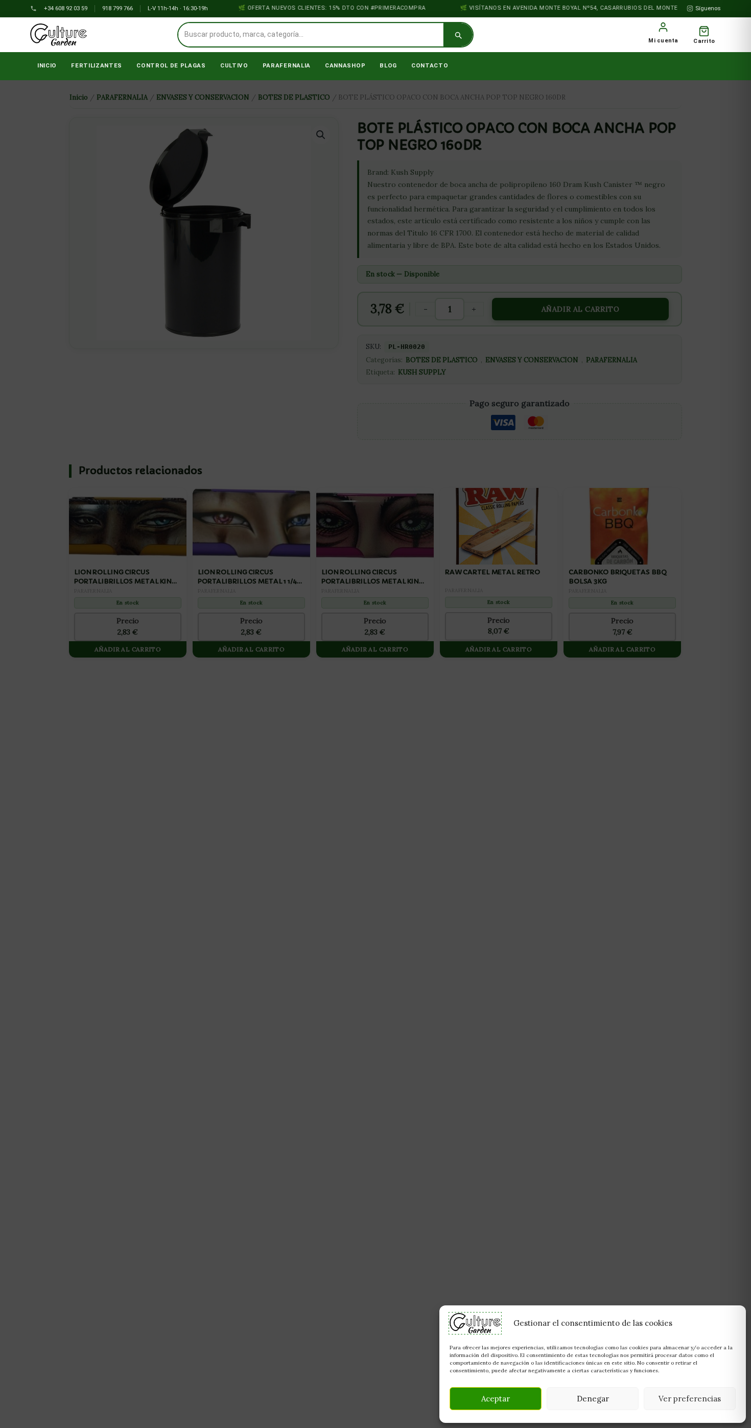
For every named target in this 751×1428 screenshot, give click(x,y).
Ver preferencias (690, 1398)
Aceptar (495, 1398)
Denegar (593, 1398)
